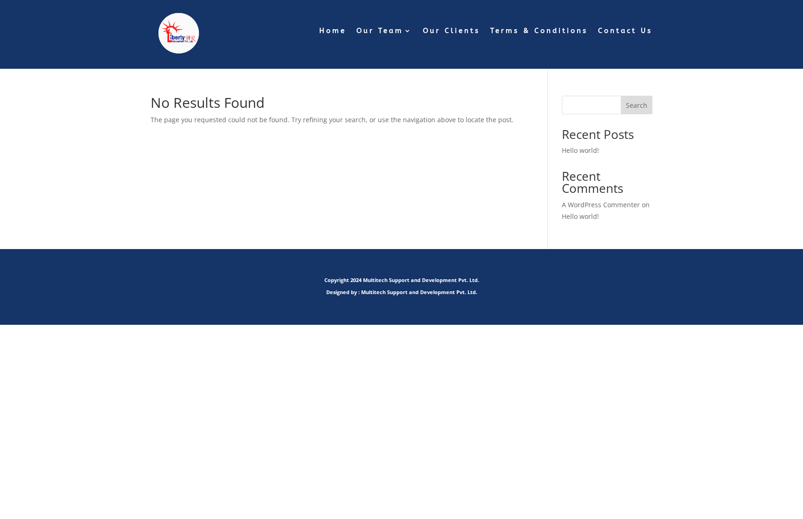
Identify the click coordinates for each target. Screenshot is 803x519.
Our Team (379, 31)
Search (636, 105)
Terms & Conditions (539, 31)
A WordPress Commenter (601, 204)
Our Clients (451, 31)
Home (332, 31)
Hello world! (580, 150)
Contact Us (625, 31)
